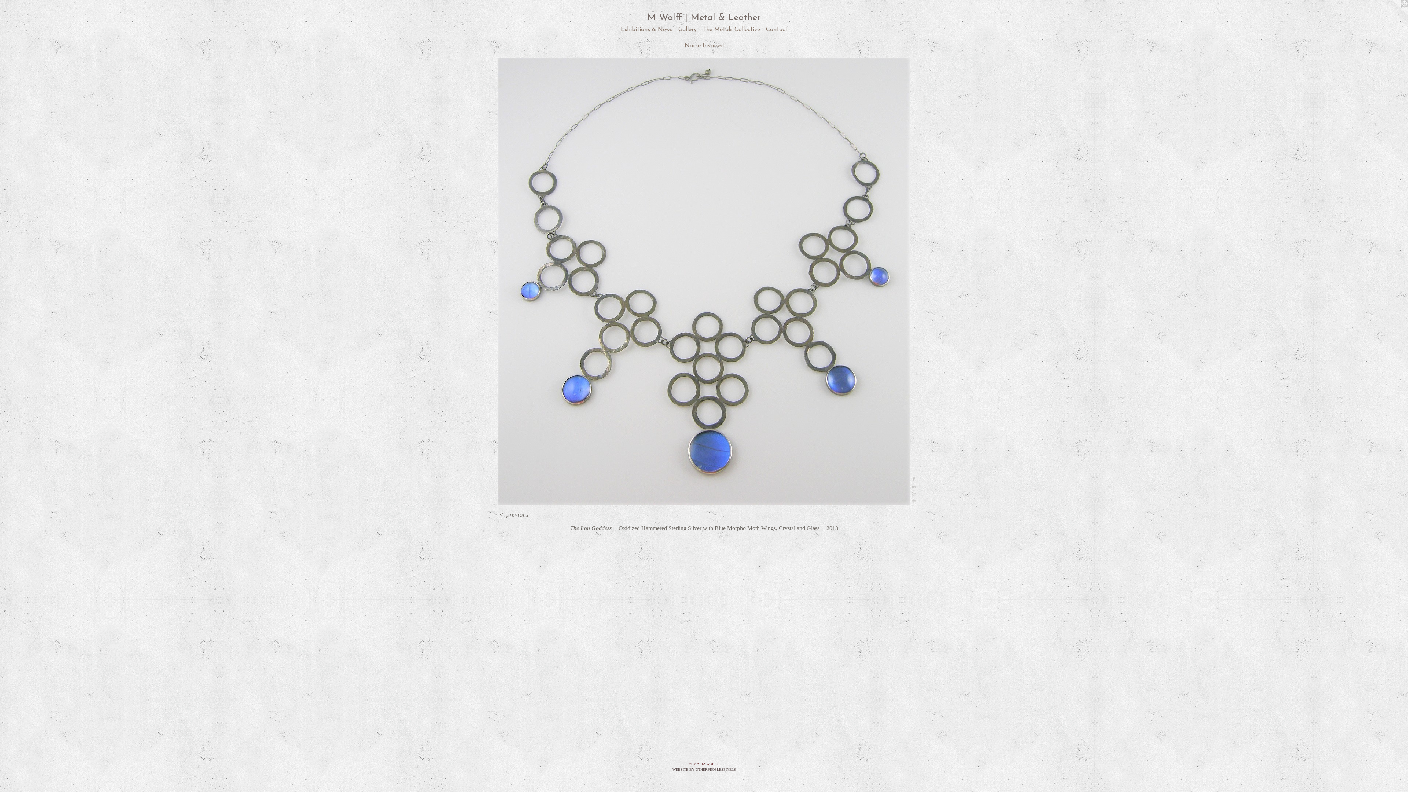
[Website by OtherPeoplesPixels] (1393, 14)
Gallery (687, 30)
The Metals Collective (731, 30)
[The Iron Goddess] (704, 281)
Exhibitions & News (646, 30)
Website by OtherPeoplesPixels (704, 769)
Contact (777, 30)
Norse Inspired (704, 46)
